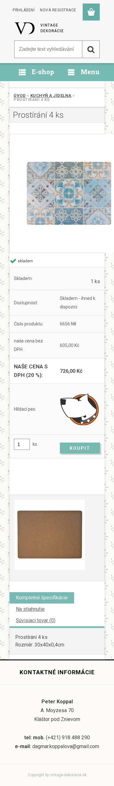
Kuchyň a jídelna (51, 95)
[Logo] (39, 28)
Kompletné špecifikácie (42, 598)
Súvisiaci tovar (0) (35, 620)
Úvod (20, 95)
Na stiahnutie (30, 609)
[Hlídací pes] (80, 409)
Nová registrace (58, 10)
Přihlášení (24, 10)
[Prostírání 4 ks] (57, 193)
